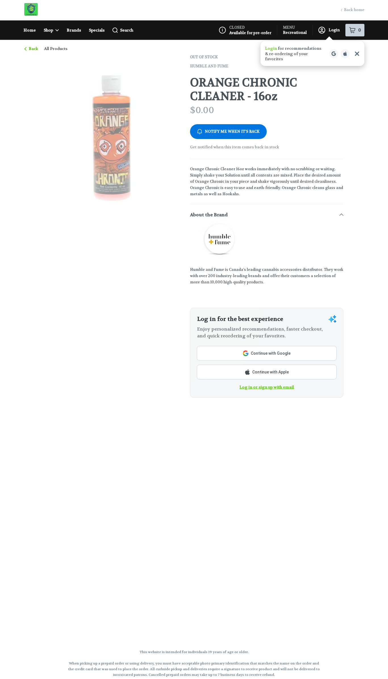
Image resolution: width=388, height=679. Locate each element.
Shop (48, 30)
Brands (74, 30)
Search (126, 30)
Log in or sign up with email (266, 387)
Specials (97, 30)
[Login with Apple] (345, 53)
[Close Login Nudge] (357, 54)
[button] (312, 53)
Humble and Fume (209, 66)
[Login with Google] (333, 53)
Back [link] (33, 48)
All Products (55, 48)
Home (30, 30)
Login (334, 30)
